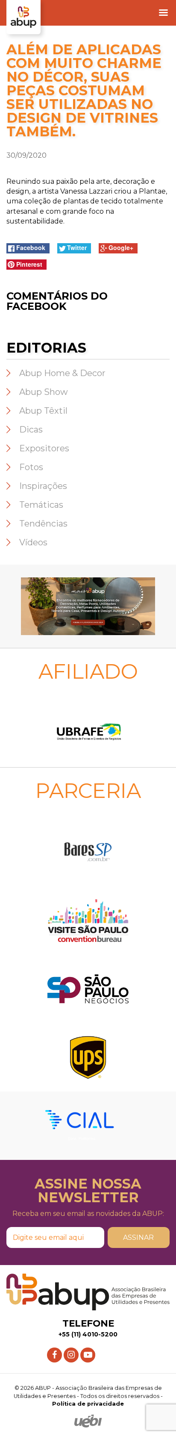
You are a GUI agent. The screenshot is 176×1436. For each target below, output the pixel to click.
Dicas (31, 429)
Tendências (43, 523)
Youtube (87, 1352)
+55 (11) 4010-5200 (88, 1334)
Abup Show (43, 392)
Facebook (54, 1352)
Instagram (71, 1352)
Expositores (44, 448)
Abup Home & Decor (62, 373)
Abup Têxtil (43, 411)
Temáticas (41, 505)
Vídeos (33, 542)
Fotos (31, 467)
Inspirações (43, 486)
